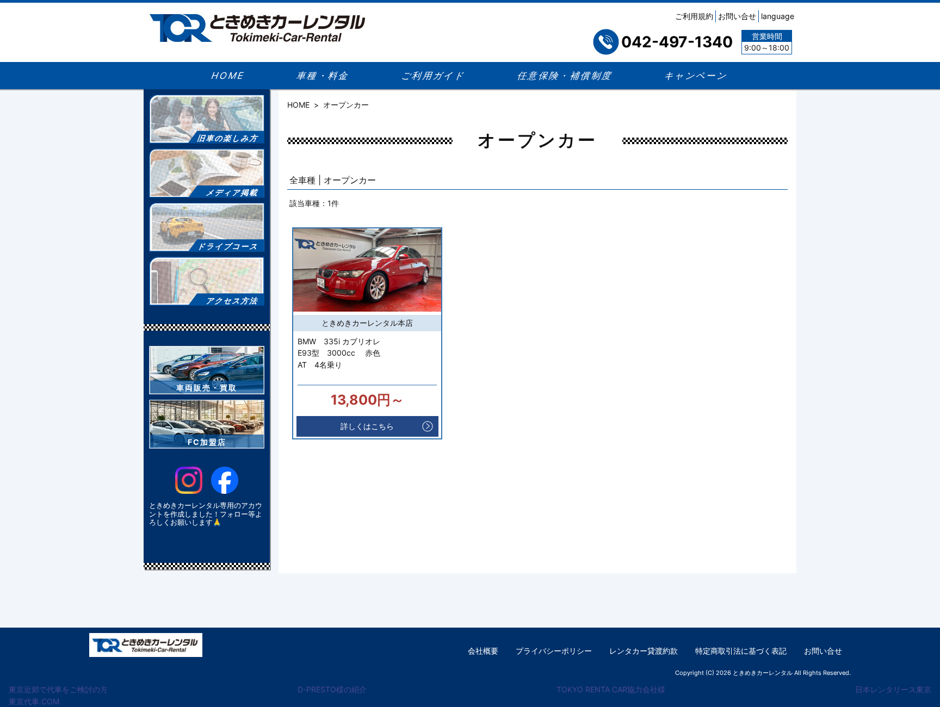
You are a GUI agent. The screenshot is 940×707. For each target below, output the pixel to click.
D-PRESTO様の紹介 (332, 689)
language (777, 16)
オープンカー (350, 180)
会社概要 (483, 650)
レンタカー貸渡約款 (643, 650)
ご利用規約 (694, 16)
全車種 (302, 180)
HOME (298, 104)
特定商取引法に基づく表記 (741, 650)
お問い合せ (737, 16)
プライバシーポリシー (554, 650)
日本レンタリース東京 (893, 689)
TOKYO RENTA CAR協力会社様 (610, 689)
